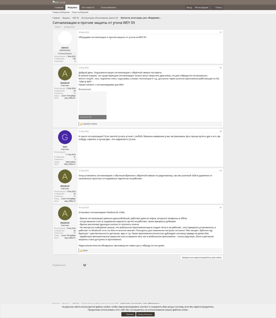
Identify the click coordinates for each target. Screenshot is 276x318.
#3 (221, 131)
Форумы (72, 7)
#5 (221, 207)
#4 (221, 170)
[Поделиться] (217, 32)
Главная (59, 7)
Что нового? (88, 7)
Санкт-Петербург (68, 95)
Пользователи (108, 7)
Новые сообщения (61, 12)
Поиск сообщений (80, 12)
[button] (97, 7)
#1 (221, 32)
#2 (221, 67)
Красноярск (71, 162)
